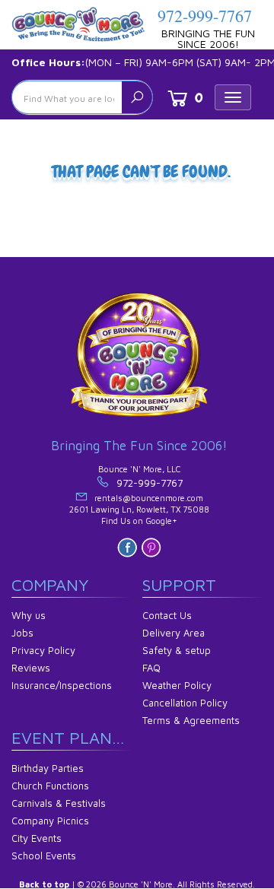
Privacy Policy (43, 650)
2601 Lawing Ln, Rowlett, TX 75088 (139, 509)
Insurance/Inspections (61, 685)
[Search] (137, 97)
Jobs (22, 633)
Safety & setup (176, 650)
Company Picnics (50, 820)
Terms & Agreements (191, 720)
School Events (43, 855)
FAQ (151, 668)
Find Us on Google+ (139, 520)
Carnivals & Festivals (58, 803)
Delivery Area (173, 633)
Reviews (30, 668)
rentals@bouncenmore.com (148, 498)
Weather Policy (177, 685)
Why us (28, 615)
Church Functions (50, 785)
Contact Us (167, 615)
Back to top (44, 884)
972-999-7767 (205, 16)
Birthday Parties (47, 768)
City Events (36, 838)
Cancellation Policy (185, 703)
